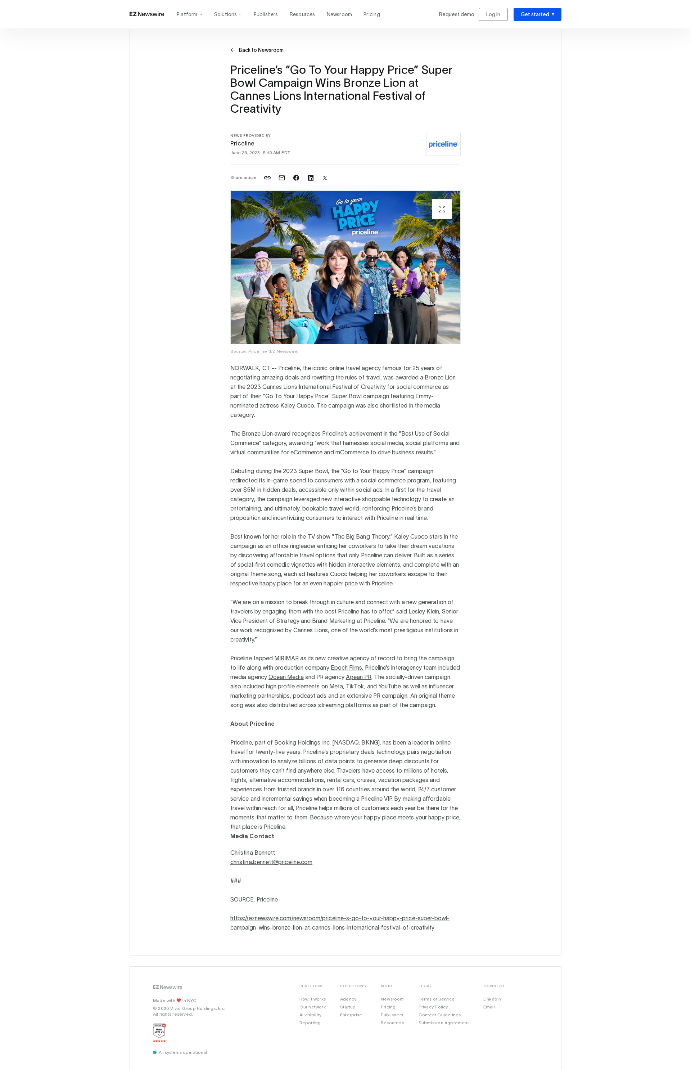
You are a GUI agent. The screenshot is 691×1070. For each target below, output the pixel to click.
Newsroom (339, 14)
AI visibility (310, 1014)
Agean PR (359, 677)
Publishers (266, 14)
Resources (302, 14)
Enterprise (351, 1014)
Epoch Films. (347, 667)
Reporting (310, 1022)
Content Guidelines (440, 1014)
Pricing (371, 14)
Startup (348, 1006)
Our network (312, 1006)
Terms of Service (437, 999)
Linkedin (492, 999)
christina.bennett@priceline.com (271, 862)
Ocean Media (286, 677)
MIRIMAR (286, 658)
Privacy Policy (433, 1006)
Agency (348, 999)
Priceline (242, 143)
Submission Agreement (444, 1022)
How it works (312, 999)
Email (489, 1006)
